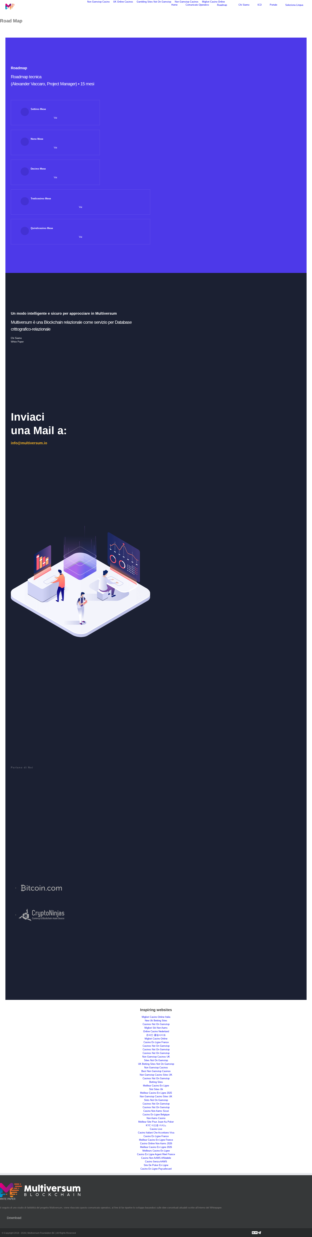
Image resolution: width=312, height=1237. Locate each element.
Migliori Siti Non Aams (156, 1027)
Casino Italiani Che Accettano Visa (156, 1132)
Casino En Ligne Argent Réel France (156, 1154)
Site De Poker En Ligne (156, 1165)
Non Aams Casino (156, 1118)
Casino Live (156, 1129)
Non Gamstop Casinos (156, 1067)
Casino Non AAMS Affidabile (156, 1158)
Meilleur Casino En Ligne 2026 (156, 1147)
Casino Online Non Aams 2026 (156, 1143)
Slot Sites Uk (156, 1089)
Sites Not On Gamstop (156, 1060)
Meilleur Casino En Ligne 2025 (156, 1093)
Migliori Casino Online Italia (156, 1017)
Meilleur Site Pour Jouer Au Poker (156, 1121)
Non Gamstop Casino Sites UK (156, 1074)
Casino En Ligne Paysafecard (156, 1168)
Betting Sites (156, 1082)
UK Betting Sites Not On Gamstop (156, 1064)
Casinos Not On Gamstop (156, 1024)
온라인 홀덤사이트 (156, 1035)
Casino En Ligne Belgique (156, 1114)
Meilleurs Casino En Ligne (156, 1150)
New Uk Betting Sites (156, 1020)
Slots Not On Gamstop (156, 1100)
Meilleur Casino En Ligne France (156, 1139)
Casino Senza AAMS (156, 1161)
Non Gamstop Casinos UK (156, 1056)
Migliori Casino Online (156, 1038)
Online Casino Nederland (156, 1031)
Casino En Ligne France (156, 1042)
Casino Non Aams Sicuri (156, 1111)
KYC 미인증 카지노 (156, 1125)
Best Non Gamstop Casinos (156, 1071)
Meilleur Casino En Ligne (156, 1085)
